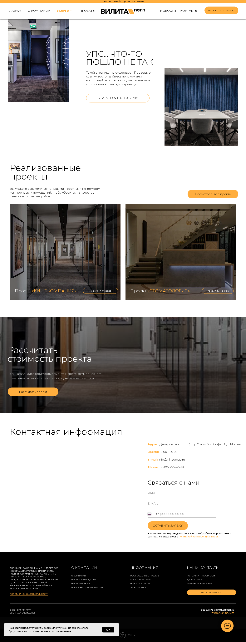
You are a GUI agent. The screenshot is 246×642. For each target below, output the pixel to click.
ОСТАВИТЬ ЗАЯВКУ (168, 525)
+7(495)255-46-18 (171, 467)
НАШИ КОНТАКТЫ (203, 568)
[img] (65, 252)
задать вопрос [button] (138, 587)
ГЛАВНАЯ (15, 10)
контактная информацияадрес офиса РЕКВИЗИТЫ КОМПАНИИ (201, 580)
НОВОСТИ (168, 10)
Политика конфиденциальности (29, 594)
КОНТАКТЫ (189, 10)
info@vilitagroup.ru (172, 459)
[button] (221, 10)
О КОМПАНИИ (39, 10)
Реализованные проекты (145, 576)
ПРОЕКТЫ (87, 10)
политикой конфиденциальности (199, 536)
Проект (46, 291)
